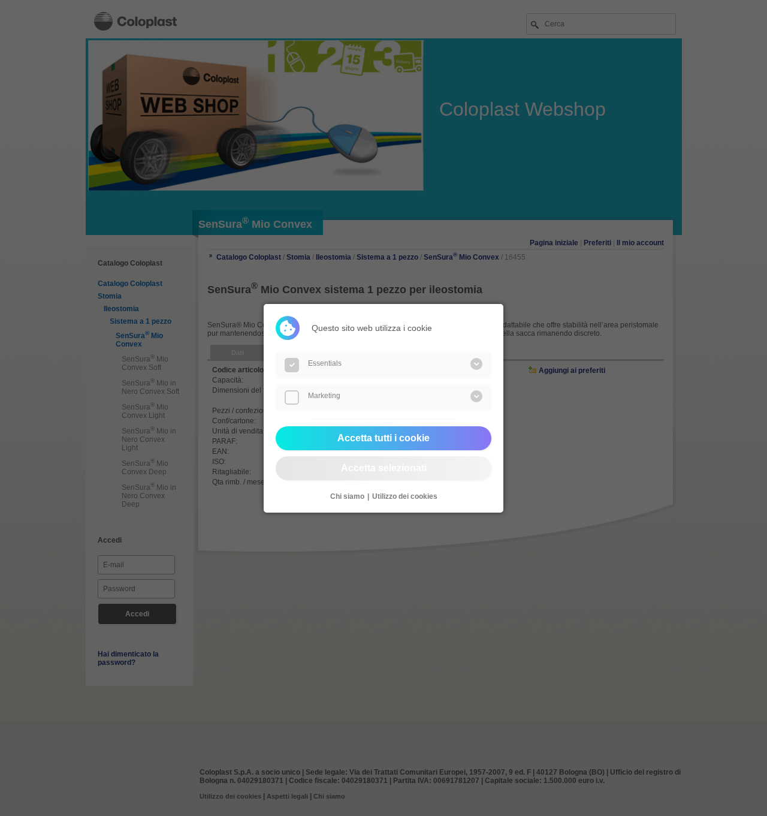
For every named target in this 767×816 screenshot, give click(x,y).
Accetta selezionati (384, 468)
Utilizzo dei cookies (404, 496)
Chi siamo (347, 496)
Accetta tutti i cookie (383, 438)
